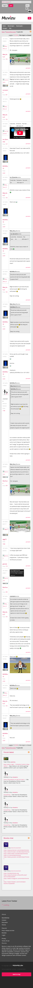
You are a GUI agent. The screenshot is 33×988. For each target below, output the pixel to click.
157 (6, 144)
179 (6, 566)
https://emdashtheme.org (11, 873)
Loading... (6, 905)
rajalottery (13, 762)
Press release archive (8, 930)
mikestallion (15, 777)
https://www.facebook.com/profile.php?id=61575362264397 (15, 875)
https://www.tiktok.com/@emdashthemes (16, 853)
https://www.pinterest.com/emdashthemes (16, 850)
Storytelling (7, 795)
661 (6, 95)
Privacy (4, 938)
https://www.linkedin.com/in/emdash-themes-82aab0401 (15, 882)
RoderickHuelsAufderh (16, 847)
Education (5, 922)
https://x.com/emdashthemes (12, 855)
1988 (4, 544)
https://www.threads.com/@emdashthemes (16, 852)
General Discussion (11, 32)
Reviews (4, 933)
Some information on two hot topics (14, 779)
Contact (4, 920)
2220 (4, 173)
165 (6, 59)
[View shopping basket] (29, 11)
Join (11, 5)
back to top (16, 974)
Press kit (4, 928)
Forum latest (9, 752)
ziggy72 (5, 539)
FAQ (10, 28)
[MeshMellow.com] (17, 965)
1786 (4, 410)
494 (6, 485)
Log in (5, 5)
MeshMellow (5, 918)
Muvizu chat (8, 838)
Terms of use (5, 941)
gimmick (5, 564)
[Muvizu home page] (8, 17)
